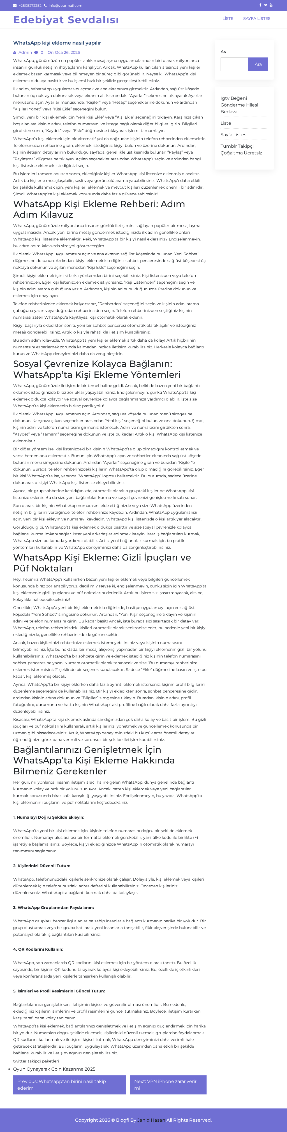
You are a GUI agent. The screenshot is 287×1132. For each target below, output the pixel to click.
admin (24, 52)
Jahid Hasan (151, 1120)
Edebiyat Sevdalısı (66, 19)
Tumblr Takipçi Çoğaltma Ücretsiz (241, 149)
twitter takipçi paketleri (36, 1061)
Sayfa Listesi (234, 134)
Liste (226, 123)
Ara (224, 51)
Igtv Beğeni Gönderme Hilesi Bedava (239, 105)
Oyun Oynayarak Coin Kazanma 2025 (54, 1069)
